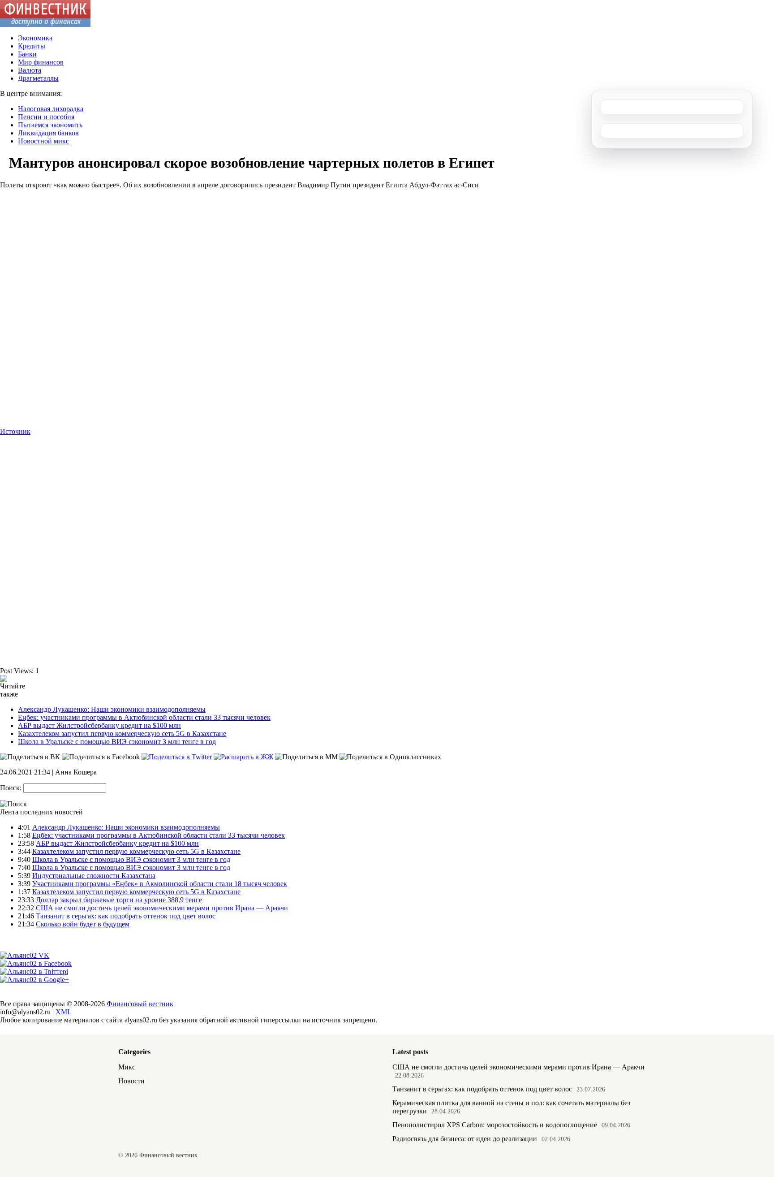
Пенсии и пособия (46, 117)
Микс (126, 1067)
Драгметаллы (38, 78)
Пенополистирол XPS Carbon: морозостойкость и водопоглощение (494, 1125)
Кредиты (31, 46)
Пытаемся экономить (50, 125)
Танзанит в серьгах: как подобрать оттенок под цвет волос (125, 916)
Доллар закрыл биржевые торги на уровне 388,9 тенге (119, 900)
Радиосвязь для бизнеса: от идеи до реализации (464, 1138)
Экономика (35, 38)
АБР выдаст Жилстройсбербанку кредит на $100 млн (99, 725)
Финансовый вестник (140, 1004)
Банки (27, 54)
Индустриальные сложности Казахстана (93, 875)
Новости (131, 1081)
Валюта (29, 70)
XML (64, 1012)
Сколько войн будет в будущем (82, 924)
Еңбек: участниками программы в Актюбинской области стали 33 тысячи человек (144, 717)
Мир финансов (41, 62)
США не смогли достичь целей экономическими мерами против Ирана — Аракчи (162, 908)
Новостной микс (43, 141)
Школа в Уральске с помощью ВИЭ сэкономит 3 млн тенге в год (117, 741)
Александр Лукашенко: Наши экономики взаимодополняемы (112, 709)
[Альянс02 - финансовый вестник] (45, 24)
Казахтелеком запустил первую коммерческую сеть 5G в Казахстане (122, 733)
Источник (15, 431)
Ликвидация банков (48, 133)
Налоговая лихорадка (50, 109)
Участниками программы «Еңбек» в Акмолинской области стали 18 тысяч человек (159, 883)
